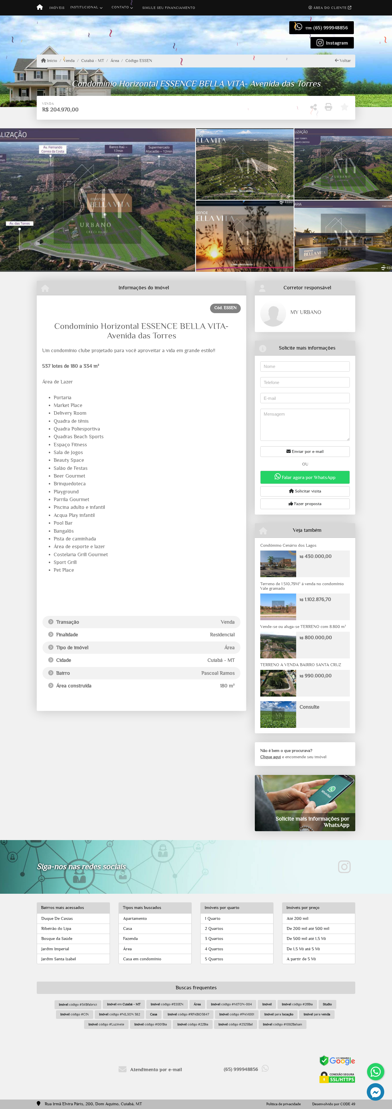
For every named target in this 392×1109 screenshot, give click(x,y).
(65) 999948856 (330, 27)
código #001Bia (150, 1024)
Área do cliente (330, 7)
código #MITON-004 (231, 1004)
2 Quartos (214, 928)
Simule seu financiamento (168, 7)
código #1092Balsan (282, 1024)
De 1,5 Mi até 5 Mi (303, 949)
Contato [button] (120, 7)
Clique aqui (270, 757)
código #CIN (74, 1014)
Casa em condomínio (142, 959)
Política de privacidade (283, 1104)
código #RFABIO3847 (188, 1014)
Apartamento (135, 918)
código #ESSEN (167, 1004)
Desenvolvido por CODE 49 (333, 1104)
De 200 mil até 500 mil (308, 928)
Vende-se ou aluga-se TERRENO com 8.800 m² (303, 627)
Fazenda (130, 939)
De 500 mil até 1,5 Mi (306, 939)
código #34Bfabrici (78, 1004)
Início (51, 61)
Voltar (345, 61)
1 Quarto (212, 918)
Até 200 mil (297, 918)
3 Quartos (214, 939)
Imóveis (57, 7)
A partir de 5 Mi (301, 959)
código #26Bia (297, 1004)
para (278, 1014)
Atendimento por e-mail (155, 1069)
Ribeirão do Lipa (56, 928)
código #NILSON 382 (119, 1014)
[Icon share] (344, 867)
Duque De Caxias (57, 918)
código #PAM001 (236, 1014)
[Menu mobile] (40, 8)
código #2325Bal (235, 1024)
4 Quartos (214, 949)
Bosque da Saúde (56, 939)
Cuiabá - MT (92, 61)
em (124, 1004)
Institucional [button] (84, 7)
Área (114, 61)
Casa (127, 928)
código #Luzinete (106, 1024)
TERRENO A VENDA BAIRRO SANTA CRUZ (300, 665)
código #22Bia (192, 1024)
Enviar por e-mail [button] (307, 451)
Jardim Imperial (55, 949)
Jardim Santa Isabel (58, 959)
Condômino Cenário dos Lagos (288, 545)
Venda (69, 61)
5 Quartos (214, 959)
